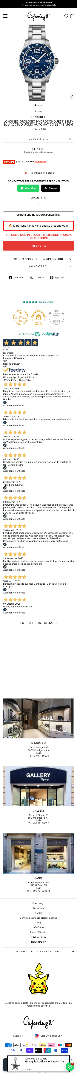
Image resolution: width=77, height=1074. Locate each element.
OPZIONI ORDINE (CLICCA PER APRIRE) (38, 215)
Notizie (38, 912)
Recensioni (38, 908)
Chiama (53, 188)
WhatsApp (30, 188)
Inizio (38, 111)
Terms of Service (38, 932)
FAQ (38, 922)
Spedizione (29, 152)
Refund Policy (38, 941)
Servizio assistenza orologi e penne (38, 917)
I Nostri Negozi (38, 903)
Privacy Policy (38, 936)
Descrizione (38, 138)
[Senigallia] (38, 718)
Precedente (10, 380)
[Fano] (38, 853)
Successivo (25, 380)
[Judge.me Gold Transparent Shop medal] (20, 317)
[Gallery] (38, 786)
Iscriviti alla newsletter (37, 951)
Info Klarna (38, 927)
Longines (38, 117)
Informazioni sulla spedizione (38, 259)
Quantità (38, 197)
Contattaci (38, 266)
